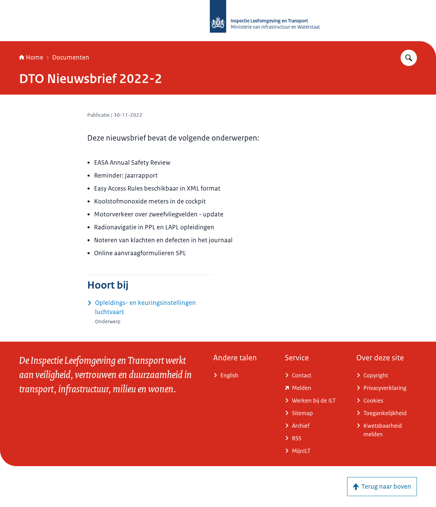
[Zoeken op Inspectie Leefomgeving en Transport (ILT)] (409, 58)
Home (34, 57)
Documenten (70, 57)
